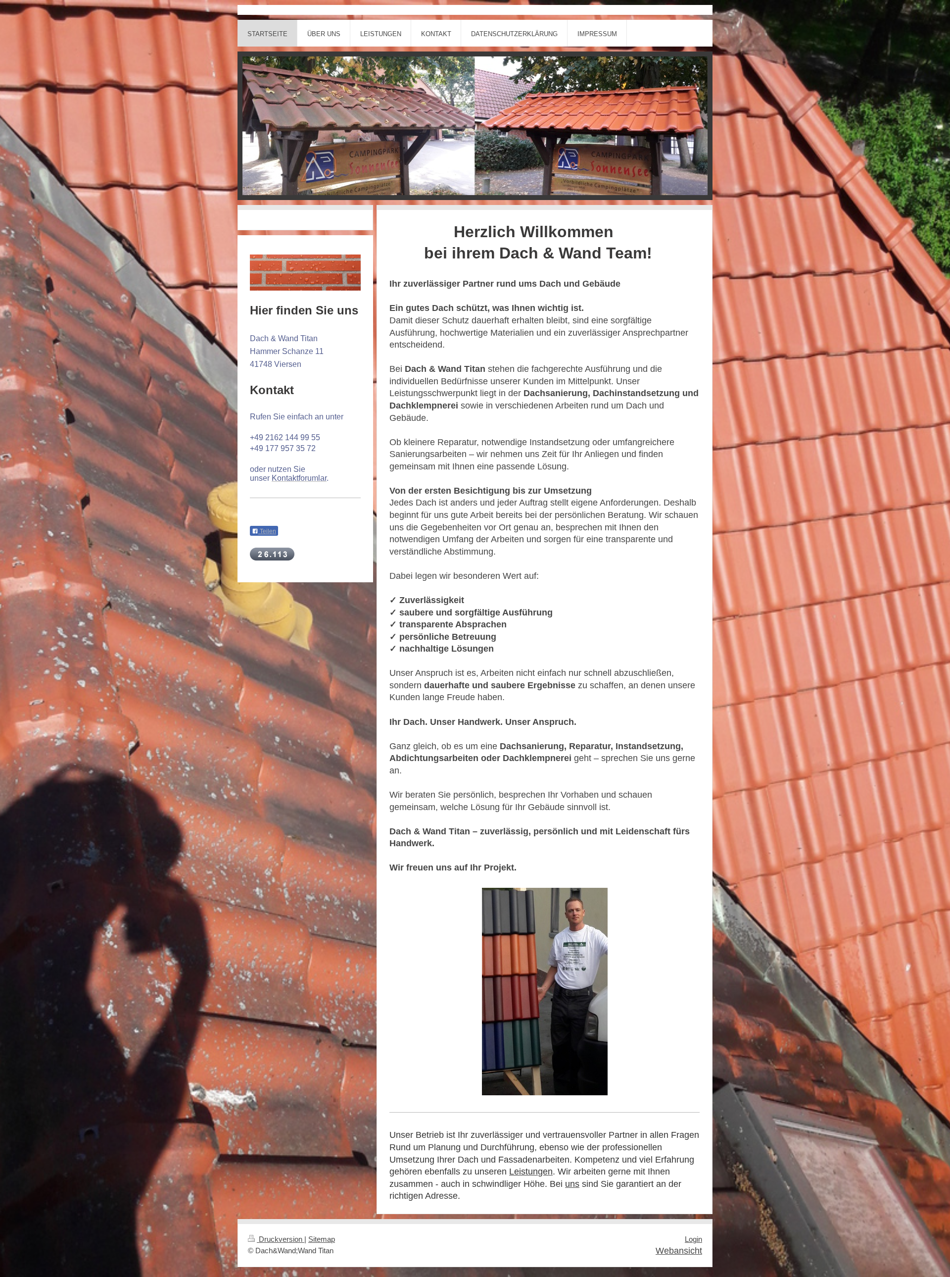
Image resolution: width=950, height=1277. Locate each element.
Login (693, 1239)
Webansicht (679, 1251)
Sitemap (321, 1239)
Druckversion (280, 1239)
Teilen (267, 531)
